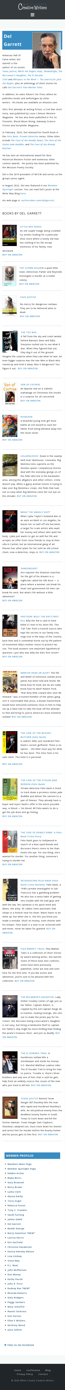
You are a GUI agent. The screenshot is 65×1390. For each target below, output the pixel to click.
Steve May (14, 1260)
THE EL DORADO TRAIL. (34, 1053)
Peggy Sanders (16, 1302)
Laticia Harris (16, 1237)
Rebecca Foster (17, 1205)
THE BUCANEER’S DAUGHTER (37, 997)
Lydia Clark (14, 1191)
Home (17, 1370)
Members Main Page (20, 1164)
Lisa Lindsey (15, 1256)
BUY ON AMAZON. (41, 1085)
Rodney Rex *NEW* (19, 1288)
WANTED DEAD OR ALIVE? (35, 672)
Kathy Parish (15, 1279)
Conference (33, 1370)
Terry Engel (14, 1201)
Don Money (14, 1274)
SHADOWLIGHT (29, 568)
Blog (48, 1370)
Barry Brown (15, 1187)
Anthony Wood (16, 1325)
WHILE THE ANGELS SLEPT (35, 512)
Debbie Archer (16, 1173)
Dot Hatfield (15, 1242)
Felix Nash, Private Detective (22, 136)
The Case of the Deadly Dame (27, 140)
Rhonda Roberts (17, 1293)
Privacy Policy (25, 1374)
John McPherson (17, 1270)
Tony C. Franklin (17, 1210)
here (23, 193)
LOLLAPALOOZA (30, 456)
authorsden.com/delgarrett (37, 200)
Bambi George (16, 1228)
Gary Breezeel (16, 1182)
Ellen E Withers (16, 1320)
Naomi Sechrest (17, 1311)
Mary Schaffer (16, 1306)
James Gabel (15, 1219)
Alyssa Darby (15, 1196)
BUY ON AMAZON (12, 254)
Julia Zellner (15, 1329)
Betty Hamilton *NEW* (21, 1233)
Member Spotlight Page (22, 1168)
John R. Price (15, 1283)
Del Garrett (14, 1224)
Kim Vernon (14, 1316)
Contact (43, 1374)
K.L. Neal (13, 1265)
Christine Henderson (20, 1247)
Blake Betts (14, 1177)
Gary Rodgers (16, 1297)
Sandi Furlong (16, 1214)
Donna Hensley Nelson (21, 1251)
